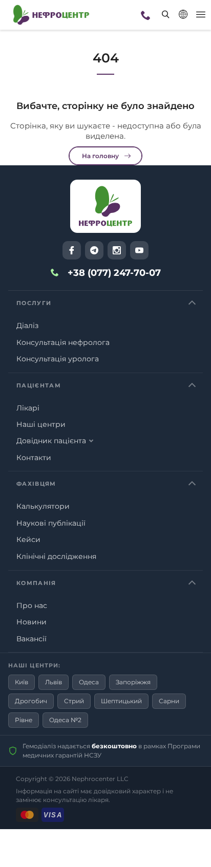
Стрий (74, 701)
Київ (21, 682)
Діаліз (27, 325)
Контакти (33, 457)
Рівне (23, 720)
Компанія (36, 583)
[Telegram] (94, 250)
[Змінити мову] (183, 14)
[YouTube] (139, 250)
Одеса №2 (65, 720)
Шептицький (121, 701)
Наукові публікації (51, 523)
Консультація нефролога (63, 342)
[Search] (160, 6)
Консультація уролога (57, 358)
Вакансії (31, 638)
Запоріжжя (133, 682)
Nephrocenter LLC (100, 779)
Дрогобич (31, 701)
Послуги (33, 303)
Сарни (169, 701)
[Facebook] (71, 250)
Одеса (89, 682)
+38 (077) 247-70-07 (114, 273)
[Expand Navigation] (201, 15)
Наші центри (41, 424)
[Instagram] (117, 250)
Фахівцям (36, 483)
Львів (53, 682)
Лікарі (27, 408)
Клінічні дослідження (56, 556)
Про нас (31, 605)
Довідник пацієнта (51, 440)
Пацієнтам (38, 385)
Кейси (28, 539)
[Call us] (145, 15)
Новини (31, 621)
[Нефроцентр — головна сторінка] (105, 206)
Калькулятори (43, 506)
